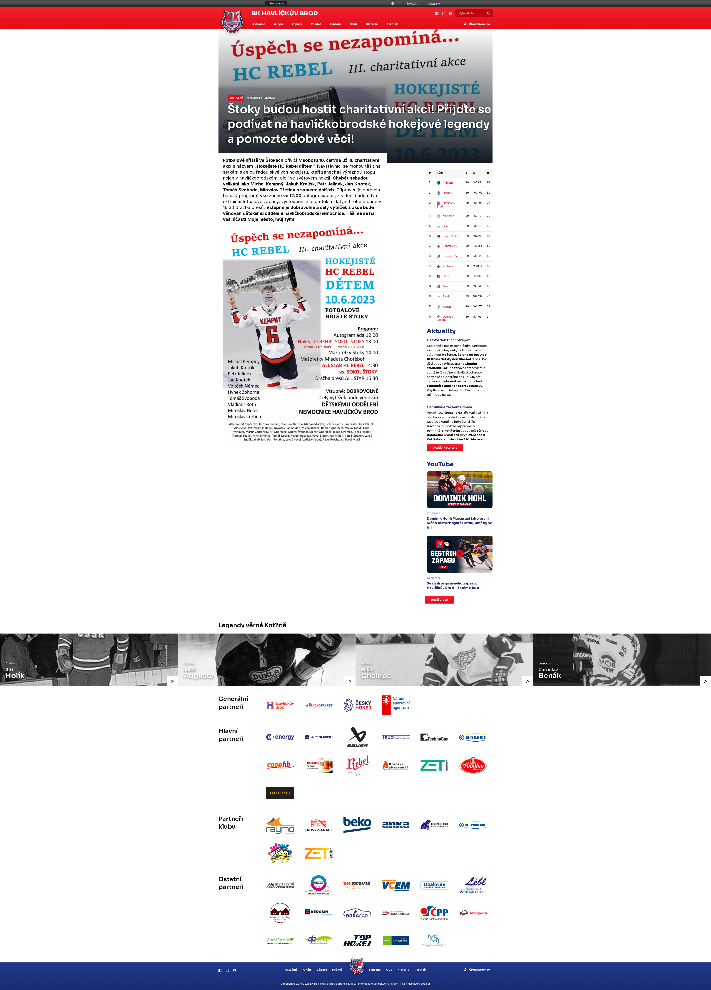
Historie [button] (372, 24)
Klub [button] (354, 24)
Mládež (337, 969)
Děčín (446, 276)
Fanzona (374, 969)
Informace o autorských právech (378, 983)
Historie (403, 969)
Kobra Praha (450, 236)
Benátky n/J (450, 246)
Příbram (448, 182)
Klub (389, 969)
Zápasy (322, 969)
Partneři (392, 24)
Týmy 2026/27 (276, 3)
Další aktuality (445, 447)
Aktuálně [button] (259, 24)
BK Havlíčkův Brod (285, 13)
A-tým (307, 969)
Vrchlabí (448, 266)
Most (446, 286)
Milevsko (448, 216)
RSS (402, 983)
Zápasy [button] (297, 24)
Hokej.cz (413, 3)
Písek (446, 296)
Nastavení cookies (419, 983)
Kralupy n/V (450, 256)
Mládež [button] (316, 24)
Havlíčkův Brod (446, 204)
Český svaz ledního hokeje (392, 3)
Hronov (447, 193)
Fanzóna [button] (336, 24)
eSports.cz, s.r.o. (346, 983)
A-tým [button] (278, 24)
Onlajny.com (434, 3)
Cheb (446, 226)
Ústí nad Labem (445, 318)
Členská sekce (479, 24)
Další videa (439, 600)
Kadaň (447, 306)
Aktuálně (291, 969)
